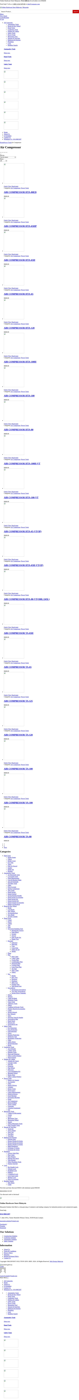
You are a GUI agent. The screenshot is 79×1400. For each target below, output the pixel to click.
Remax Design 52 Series (15, 1144)
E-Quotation (7, 136)
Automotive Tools (13, 24)
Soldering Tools (12, 1000)
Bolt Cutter (15, 956)
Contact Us (7, 137)
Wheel (10, 995)
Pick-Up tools (12, 887)
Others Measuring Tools (15, 1123)
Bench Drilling (12, 1103)
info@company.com (33, 4)
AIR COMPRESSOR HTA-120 (19, 328)
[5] (1, 152)
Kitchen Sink (12, 1139)
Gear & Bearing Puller (14, 880)
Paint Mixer (15, 932)
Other (9, 885)
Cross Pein (15, 948)
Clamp (10, 923)
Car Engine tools (13, 876)
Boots (9, 1045)
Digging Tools (12, 1052)
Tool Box (10, 1134)
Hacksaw (14, 979)
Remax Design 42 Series (15, 1143)
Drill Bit (10, 1064)
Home (6, 132)
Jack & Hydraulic (13, 882)
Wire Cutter (15, 970)
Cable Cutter (15, 958)
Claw (13, 946)
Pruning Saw (15, 984)
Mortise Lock (12, 1177)
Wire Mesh (11, 1183)
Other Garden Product (14, 1056)
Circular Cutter (12, 1063)
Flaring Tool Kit (13, 1164)
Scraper (14, 934)
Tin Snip (14, 969)
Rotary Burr (11, 1075)
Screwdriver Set (12, 1024)
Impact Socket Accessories (16, 902)
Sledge (14, 951)
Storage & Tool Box (14, 38)
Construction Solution (10, 1236)
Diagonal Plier (16, 963)
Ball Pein (14, 944)
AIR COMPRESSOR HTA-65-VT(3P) (22, 531)
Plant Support (12, 1057)
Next (5, 847)
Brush (9, 908)
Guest (8, 1276)
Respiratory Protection (14, 1038)
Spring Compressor (13, 889)
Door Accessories (13, 1179)
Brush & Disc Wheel (14, 26)
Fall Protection (12, 1031)
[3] (4, 152)
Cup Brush (11, 909)
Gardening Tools (13, 29)
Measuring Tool (12, 36)
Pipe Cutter (11, 1155)
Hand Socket (12, 892)
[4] (2, 152)
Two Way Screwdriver (18, 991)
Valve (9, 1016)
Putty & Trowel (12, 866)
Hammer (10, 941)
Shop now (7, 53)
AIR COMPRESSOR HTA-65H (19, 260)
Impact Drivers (12, 1085)
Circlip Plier (15, 960)
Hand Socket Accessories (15, 897)
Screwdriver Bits (13, 1019)
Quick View (7, 186)
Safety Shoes (12, 1042)
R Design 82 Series (13, 1150)
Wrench (10, 996)
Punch (10, 922)
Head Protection (13, 1043)
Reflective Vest (12, 1036)
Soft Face (14, 943)
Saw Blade (11, 915)
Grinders (10, 1087)
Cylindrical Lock (13, 1174)
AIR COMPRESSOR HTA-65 (18, 294)
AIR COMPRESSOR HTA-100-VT (21, 497)
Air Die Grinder (12, 916)
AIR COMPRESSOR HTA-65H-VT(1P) (23, 565)
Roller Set (11, 869)
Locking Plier (16, 965)
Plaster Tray (15, 939)
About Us (7, 134)
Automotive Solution (10, 1239)
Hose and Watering (13, 1054)
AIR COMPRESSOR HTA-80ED (20, 192)
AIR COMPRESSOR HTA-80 (18, 429)
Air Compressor (15, 188)
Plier (9, 955)
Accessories (11, 1082)
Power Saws (11, 1090)
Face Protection (12, 1030)
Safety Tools (11, 33)
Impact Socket (12, 894)
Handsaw (14, 981)
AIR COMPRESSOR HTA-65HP (20, 226)
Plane (9, 953)
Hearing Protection (13, 1035)
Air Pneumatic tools (14, 875)
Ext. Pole (10, 862)
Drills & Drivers (13, 1094)
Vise (9, 925)
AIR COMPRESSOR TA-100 (18, 768)
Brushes (10, 871)
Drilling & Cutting (13, 31)
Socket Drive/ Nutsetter (19, 993)
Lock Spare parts (13, 1176)
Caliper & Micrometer (14, 1113)
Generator (11, 1106)
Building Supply (13, 45)
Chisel (10, 920)
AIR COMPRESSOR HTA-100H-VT (22, 463)
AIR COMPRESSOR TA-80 (18, 836)
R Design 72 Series (13, 1148)
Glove (9, 1033)
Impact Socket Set (13, 901)
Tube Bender (12, 1160)
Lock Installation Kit (14, 1071)
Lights (10, 1010)
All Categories (8, 22)
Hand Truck (11, 1021)
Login (2, 1266)
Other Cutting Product (14, 1077)
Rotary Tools (12, 1089)
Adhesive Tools (12, 1003)
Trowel (14, 936)
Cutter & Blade (12, 998)
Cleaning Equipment (14, 1108)
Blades (14, 976)
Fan (9, 1110)
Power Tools (11, 35)
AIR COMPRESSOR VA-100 (18, 802)
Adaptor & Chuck (13, 1061)
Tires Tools (11, 890)
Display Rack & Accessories (16, 1009)
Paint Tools (7, 856)
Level (9, 1117)
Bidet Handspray (13, 1146)
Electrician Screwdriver (19, 989)
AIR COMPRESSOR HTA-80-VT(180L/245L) (27, 599)
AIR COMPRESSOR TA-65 (18, 667)
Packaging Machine (14, 1097)
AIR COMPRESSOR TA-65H (18, 633)
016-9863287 (5, 1214)
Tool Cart (10, 1132)
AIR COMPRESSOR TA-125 (18, 701)
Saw (9, 974)
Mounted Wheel (13, 1073)
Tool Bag (10, 1136)
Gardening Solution (10, 1238)
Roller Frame (12, 857)
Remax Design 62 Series (15, 1141)
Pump (9, 1099)
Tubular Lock (12, 1169)
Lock (9, 43)
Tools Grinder (12, 1104)
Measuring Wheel (13, 1120)
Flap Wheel (11, 1068)
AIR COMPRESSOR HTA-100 (19, 395)
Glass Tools (11, 1002)
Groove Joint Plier (13, 1153)
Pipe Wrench (12, 1157)
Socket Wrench (12, 1012)
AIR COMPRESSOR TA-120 (18, 735)
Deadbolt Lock (12, 1170)
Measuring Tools (9, 1111)
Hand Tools (11, 28)
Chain (9, 1184)
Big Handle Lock (13, 1167)
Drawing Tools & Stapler (15, 1017)
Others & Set (15, 949)
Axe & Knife (12, 1049)
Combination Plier (17, 962)
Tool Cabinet (12, 1130)
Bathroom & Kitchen (14, 40)
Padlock (10, 1172)
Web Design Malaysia (56, 1261)
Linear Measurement (14, 1092)
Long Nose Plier (17, 967)
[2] (6, 152)
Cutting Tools (12, 1050)
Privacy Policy (8, 1253)
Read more (15, 186)
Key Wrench (11, 1014)
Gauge (10, 1115)
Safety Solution (8, 1241)
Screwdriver (11, 988)
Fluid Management (13, 878)
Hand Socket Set (13, 899)
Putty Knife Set (16, 937)
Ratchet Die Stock (13, 1158)
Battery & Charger (13, 1080)
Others (10, 859)
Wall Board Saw (17, 986)
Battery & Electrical (14, 904)
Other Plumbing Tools (14, 1162)
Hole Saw (11, 1070)
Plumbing (11, 42)
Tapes (9, 864)
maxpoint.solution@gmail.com (9, 1221)
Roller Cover (12, 861)
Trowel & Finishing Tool (15, 929)
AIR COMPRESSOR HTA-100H (20, 361)
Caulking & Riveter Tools (15, 1007)
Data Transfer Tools (14, 1125)
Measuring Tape (13, 1118)
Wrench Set (11, 1023)
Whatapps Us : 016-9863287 (12, 139)
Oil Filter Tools (12, 883)
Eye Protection (12, 1028)
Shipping (6, 1254)
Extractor (10, 1066)
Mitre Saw (15, 983)
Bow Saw (15, 977)
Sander (10, 868)
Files (9, 927)
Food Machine (12, 1096)
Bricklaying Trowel (17, 930)
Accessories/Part (13, 913)
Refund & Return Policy (11, 1256)
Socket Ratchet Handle (15, 896)
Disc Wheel (11, 911)
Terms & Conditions (10, 1251)
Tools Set (10, 1129)
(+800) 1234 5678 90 (18, 4)
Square (10, 1122)
